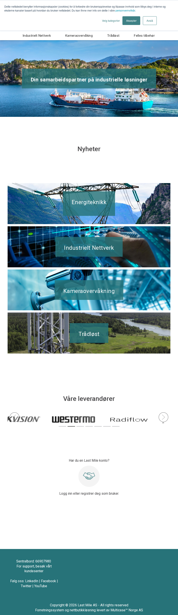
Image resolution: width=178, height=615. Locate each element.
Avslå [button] (150, 20)
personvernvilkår (125, 10)
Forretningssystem (49, 610)
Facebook (48, 581)
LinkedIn (31, 581)
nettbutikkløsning (83, 610)
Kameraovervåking (79, 36)
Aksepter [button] (131, 20)
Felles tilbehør (144, 36)
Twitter (26, 586)
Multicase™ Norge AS (126, 610)
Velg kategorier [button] (111, 20)
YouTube (40, 586)
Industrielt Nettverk (37, 36)
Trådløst (113, 36)
